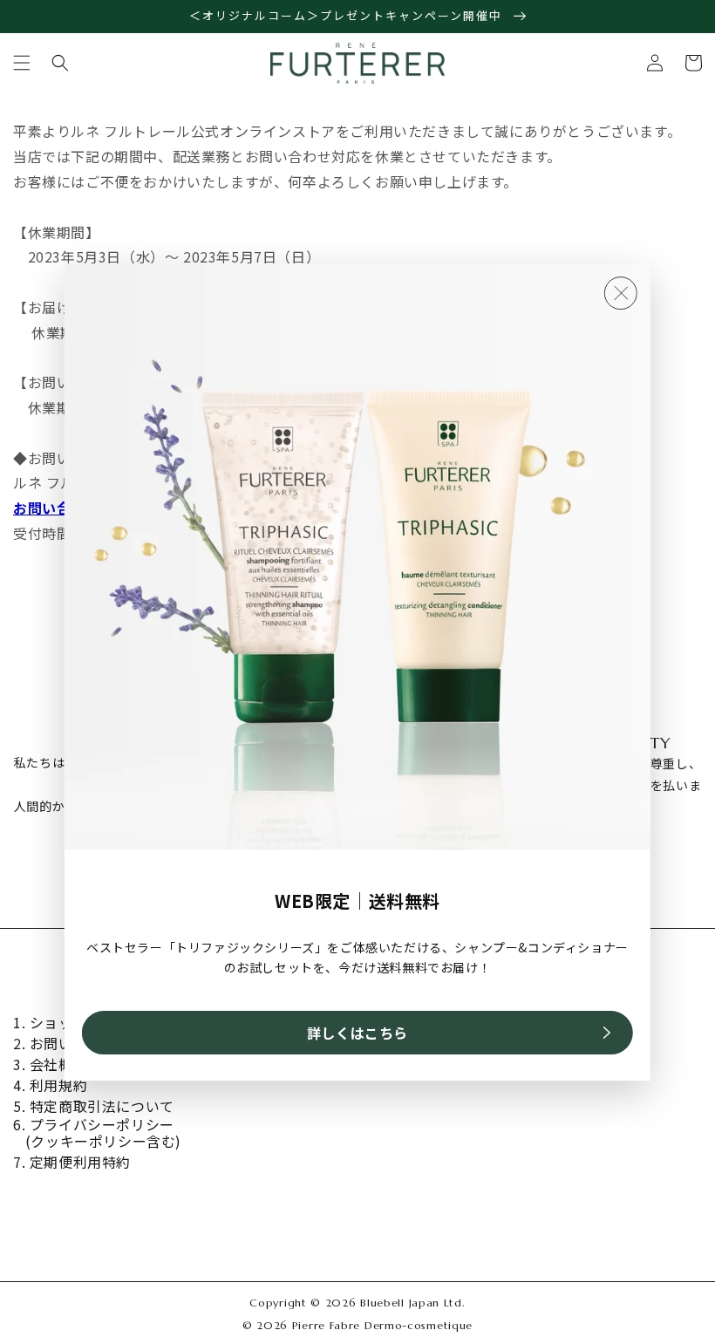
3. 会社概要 (50, 1064)
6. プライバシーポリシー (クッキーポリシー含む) (97, 1133)
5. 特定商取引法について (93, 1106)
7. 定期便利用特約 (72, 1162)
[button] (22, 63)
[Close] (621, 294)
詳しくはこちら (357, 1032)
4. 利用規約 (50, 1085)
